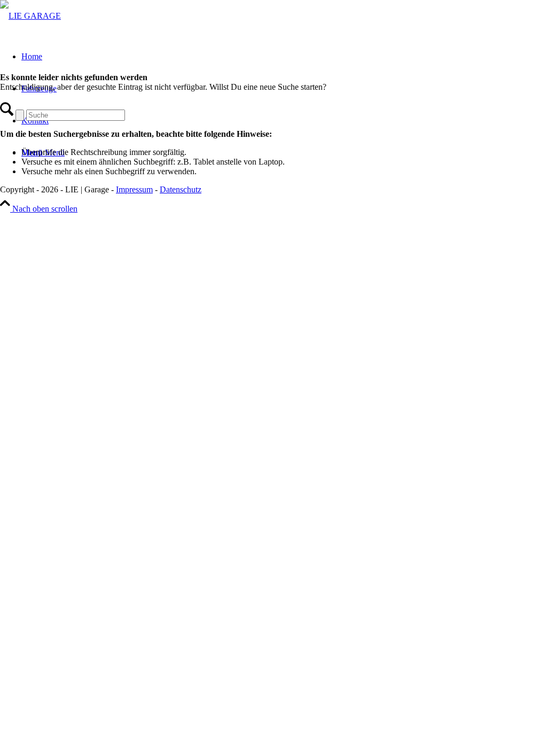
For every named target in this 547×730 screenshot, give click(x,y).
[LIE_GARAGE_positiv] (30, 15)
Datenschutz (180, 189)
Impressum (134, 189)
